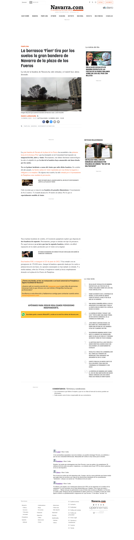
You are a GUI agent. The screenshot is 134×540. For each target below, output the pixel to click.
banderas (34, 126)
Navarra (35, 16)
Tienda (72, 528)
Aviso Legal (73, 517)
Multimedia (99, 16)
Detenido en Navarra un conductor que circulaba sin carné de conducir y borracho (58, 252)
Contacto (73, 504)
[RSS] (103, 505)
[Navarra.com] (67, 7)
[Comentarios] (58, 121)
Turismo (72, 525)
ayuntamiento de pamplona (46, 126)
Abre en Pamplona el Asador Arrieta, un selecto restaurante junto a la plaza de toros (58, 181)
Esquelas (109, 16)
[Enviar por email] (54, 121)
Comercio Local (54, 286)
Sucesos (25, 510)
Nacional (80, 16)
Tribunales (25, 512)
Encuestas (40, 510)
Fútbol (39, 517)
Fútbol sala (56, 507)
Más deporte (56, 510)
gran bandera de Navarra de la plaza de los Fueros (40, 152)
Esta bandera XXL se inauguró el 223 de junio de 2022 (40, 261)
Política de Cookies (75, 510)
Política (25, 507)
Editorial (25, 522)
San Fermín (25, 16)
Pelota (39, 522)
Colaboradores (41, 505)
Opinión (53, 16)
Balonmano (56, 505)
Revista (89, 16)
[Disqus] (82, 422)
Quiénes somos (74, 501)
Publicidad (73, 507)
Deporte (71, 16)
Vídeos (55, 522)
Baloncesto (41, 520)
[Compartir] (43, 121)
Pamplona (44, 16)
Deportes (39, 515)
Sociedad (25, 514)
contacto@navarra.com (30, 295)
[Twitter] (37, 116)
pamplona (27, 126)
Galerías (55, 520)
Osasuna (62, 16)
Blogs (39, 507)
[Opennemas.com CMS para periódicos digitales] (98, 509)
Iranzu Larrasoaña (29, 116)
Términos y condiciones (75, 389)
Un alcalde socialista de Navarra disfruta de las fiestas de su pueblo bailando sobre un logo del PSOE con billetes (98, 72)
